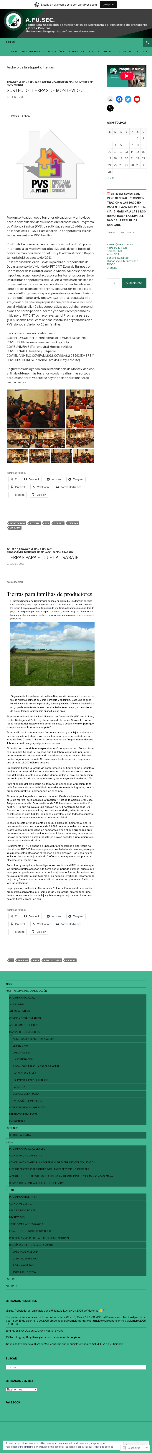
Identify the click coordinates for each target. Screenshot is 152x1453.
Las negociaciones (24, 1073)
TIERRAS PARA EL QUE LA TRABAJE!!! (44, 557)
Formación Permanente (27, 1100)
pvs (47, 523)
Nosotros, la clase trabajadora (33, 1039)
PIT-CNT (108, 51)
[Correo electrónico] (110, 99)
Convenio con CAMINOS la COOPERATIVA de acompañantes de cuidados (52, 1162)
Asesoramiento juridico (24, 1025)
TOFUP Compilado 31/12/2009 (26, 1224)
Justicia (41, 552)
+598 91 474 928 (117, 247)
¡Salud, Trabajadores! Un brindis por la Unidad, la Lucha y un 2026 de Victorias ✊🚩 (55, 1310)
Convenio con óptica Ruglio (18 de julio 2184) (36, 1183)
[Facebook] (119, 99)
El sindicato (20, 1045)
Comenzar (108, 4)
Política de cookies (103, 1446)
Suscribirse (134, 283)
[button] (36, 409)
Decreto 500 (17, 1217)
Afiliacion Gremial (20, 1011)
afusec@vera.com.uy (120, 244)
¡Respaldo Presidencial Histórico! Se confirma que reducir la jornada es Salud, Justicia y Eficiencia (64, 1344)
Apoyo (11, 82)
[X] (110, 108)
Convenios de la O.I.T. (21, 1203)
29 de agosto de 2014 (25, 1251)
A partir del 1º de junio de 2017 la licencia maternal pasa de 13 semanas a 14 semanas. (62, 1176)
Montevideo (17, 523)
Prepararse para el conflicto (31, 1080)
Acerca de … (143, 51)
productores (52, 960)
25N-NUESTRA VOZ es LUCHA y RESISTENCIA (34, 1330)
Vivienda (17, 85)
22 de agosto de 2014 (25, 1258)
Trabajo (67, 552)
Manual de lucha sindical (25, 1032)
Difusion (30, 552)
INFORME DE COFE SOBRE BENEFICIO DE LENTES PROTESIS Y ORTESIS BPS (49, 1169)
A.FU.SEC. (11, 42)
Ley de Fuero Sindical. (22, 1210)
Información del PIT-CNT (24, 1196)
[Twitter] (128, 99)
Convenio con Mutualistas (25, 1155)
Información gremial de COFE (27, 1148)
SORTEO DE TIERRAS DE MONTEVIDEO (45, 90)
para (36, 960)
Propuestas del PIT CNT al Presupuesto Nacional (39, 1238)
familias (23, 960)
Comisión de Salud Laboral (26, 1018)
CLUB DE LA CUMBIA (20, 1135)
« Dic (111, 177)
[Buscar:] (76, 1367)
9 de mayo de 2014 (23, 1265)
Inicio (14, 51)
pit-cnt (34, 523)
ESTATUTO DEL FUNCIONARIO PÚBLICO (30, 1231)
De (11, 960)
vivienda (15, 527)
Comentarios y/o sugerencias (27, 1107)
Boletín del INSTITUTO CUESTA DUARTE (31, 1244)
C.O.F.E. (92, 51)
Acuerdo (12, 549)
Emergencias (17, 1121)
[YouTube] (137, 99)
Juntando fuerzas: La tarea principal (36, 1066)
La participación (23, 1059)
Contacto (125, 51)
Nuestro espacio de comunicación (42, 51)
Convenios (75, 51)
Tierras (73, 523)
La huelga (19, 1087)
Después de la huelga (26, 1093)
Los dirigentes (22, 1052)
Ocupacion (54, 552)
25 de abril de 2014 (24, 1272)
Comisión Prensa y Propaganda (36, 82)
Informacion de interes (73, 82)
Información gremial (22, 997)
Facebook (13, 1402)
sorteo (58, 523)
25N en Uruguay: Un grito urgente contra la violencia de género (44, 1337)
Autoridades (17, 1004)
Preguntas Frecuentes (23, 1114)
